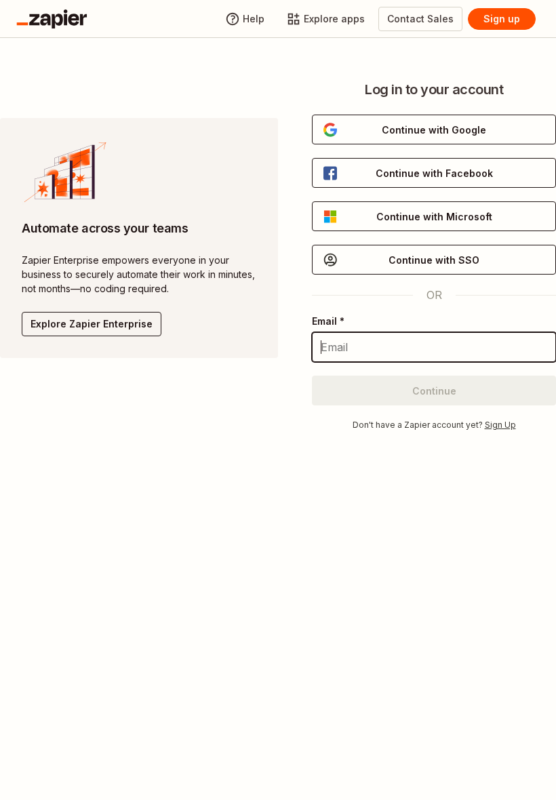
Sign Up (500, 425)
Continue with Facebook (434, 173)
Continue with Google (434, 130)
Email (328, 321)
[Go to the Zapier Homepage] (51, 18)
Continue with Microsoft (434, 216)
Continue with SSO (434, 260)
